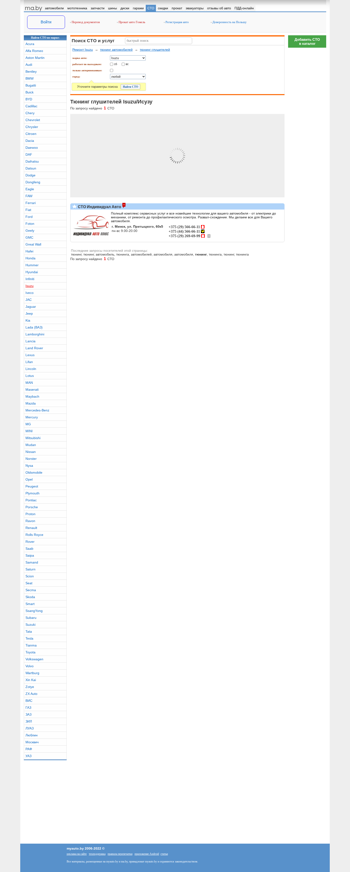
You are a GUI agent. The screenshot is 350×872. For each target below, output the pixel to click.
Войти (46, 22)
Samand (31, 562)
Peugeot (31, 486)
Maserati (32, 389)
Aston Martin (35, 58)
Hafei (29, 251)
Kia (27, 320)
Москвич (32, 742)
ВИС (28, 701)
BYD (28, 99)
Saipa (29, 555)
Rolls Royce (34, 535)
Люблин (31, 735)
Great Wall (33, 244)
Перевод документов (85, 22)
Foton (29, 224)
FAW (28, 196)
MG (28, 424)
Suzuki (30, 624)
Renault (31, 528)
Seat (28, 583)
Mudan (30, 445)
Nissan (30, 452)
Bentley (31, 71)
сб (115, 64)
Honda (30, 258)
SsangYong (34, 611)
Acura (29, 44)
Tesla (29, 638)
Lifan (29, 362)
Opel (29, 479)
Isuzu (29, 286)
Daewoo (31, 147)
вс (127, 64)
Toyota (30, 652)
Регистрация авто (177, 22)
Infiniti (29, 279)
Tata (28, 631)
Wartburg (32, 673)
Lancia (30, 341)
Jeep (29, 313)
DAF (28, 154)
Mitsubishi (32, 438)
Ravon (30, 521)
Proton (30, 514)
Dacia (29, 141)
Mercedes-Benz (37, 410)
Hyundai (31, 272)
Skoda (30, 597)
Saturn (30, 569)
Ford (29, 217)
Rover (30, 542)
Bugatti (30, 85)
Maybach (32, 396)
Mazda (30, 403)
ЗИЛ (28, 721)
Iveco (29, 293)
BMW (29, 78)
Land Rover (34, 348)
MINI (29, 431)
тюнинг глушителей (155, 49)
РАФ (28, 749)
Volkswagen (34, 659)
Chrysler (31, 127)
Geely (29, 230)
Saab (29, 548)
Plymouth (32, 493)
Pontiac (31, 500)
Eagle (29, 189)
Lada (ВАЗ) (34, 327)
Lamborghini (34, 334)
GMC (29, 237)
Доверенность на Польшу (229, 22)
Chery (30, 113)
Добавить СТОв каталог (307, 41)
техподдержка (97, 854)
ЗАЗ (28, 714)
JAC (28, 300)
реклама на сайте (77, 854)
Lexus (30, 355)
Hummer (32, 265)
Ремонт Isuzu (82, 49)
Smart (30, 604)
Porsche (31, 507)
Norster (31, 459)
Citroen (30, 134)
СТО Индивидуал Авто (99, 207)
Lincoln (30, 369)
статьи (164, 854)
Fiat (28, 210)
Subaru (30, 618)
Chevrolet (32, 120)
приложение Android (147, 854)
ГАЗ (28, 707)
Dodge (30, 175)
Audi (28, 65)
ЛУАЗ (29, 728)
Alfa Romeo (34, 51)
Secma (30, 590)
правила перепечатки (120, 854)
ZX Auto (31, 694)
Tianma (31, 645)
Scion (29, 576)
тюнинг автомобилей (116, 49)
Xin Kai (30, 680)
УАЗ (28, 756)
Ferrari (30, 203)
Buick (29, 92)
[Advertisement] (307, 668)
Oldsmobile (33, 472)
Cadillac (31, 106)
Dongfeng (32, 182)
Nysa (29, 465)
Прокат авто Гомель (131, 22)
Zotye (29, 687)
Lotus (29, 376)
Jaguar (30, 306)
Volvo (29, 666)
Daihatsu (32, 161)
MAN (29, 383)
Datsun (30, 168)
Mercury (31, 417)
